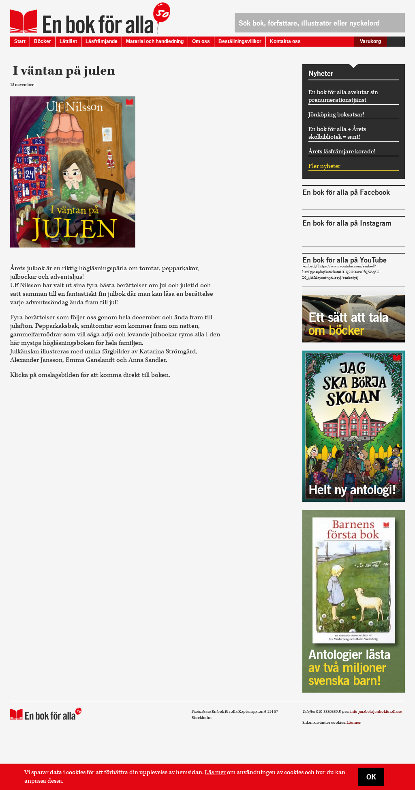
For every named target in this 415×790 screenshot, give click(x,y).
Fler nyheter (324, 166)
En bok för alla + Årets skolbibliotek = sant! (337, 133)
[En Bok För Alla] (81, 21)
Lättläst (68, 41)
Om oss (201, 41)
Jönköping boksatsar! (336, 114)
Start (20, 41)
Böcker (42, 41)
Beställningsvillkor (239, 41)
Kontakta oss (285, 41)
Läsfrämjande (102, 41)
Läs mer (215, 772)
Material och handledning (155, 41)
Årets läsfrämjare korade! (341, 151)
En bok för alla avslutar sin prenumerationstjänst (343, 96)
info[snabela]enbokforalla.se (376, 712)
